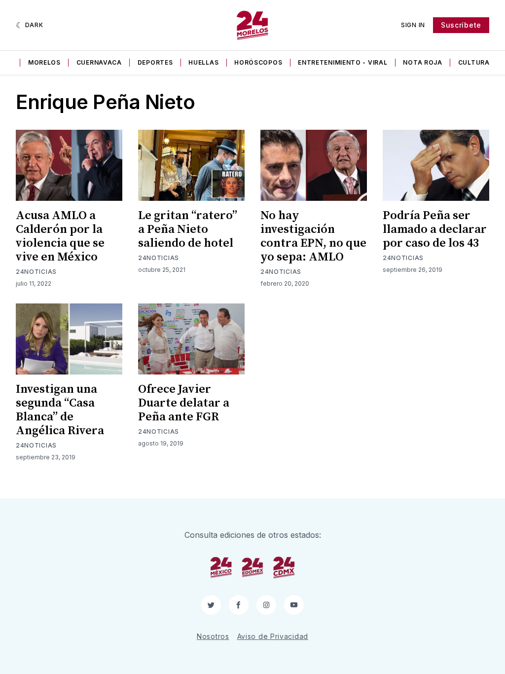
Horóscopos (258, 62)
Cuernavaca (99, 62)
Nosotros (213, 636)
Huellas (203, 62)
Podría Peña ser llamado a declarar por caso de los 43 (435, 229)
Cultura (474, 62)
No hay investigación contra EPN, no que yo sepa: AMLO (313, 236)
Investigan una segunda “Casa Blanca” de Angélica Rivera (60, 410)
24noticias (36, 271)
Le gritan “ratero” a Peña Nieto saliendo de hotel (187, 229)
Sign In (413, 25)
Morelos (44, 62)
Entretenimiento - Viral (342, 62)
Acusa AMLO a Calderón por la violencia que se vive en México (60, 236)
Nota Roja (422, 62)
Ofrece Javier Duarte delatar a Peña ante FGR (183, 403)
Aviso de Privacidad (272, 636)
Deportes (155, 62)
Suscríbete (461, 25)
